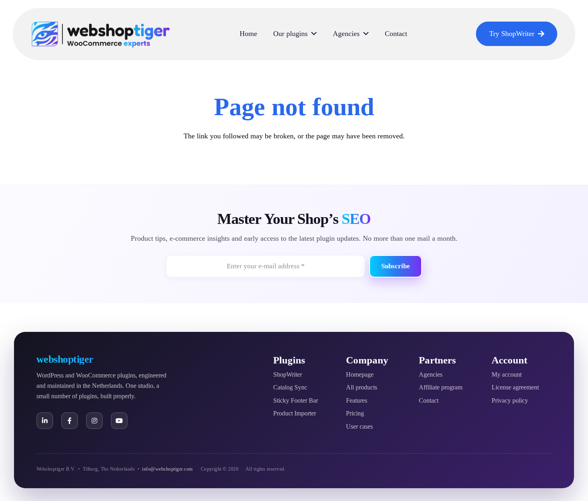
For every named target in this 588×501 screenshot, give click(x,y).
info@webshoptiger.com (167, 469)
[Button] (44, 420)
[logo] (101, 34)
